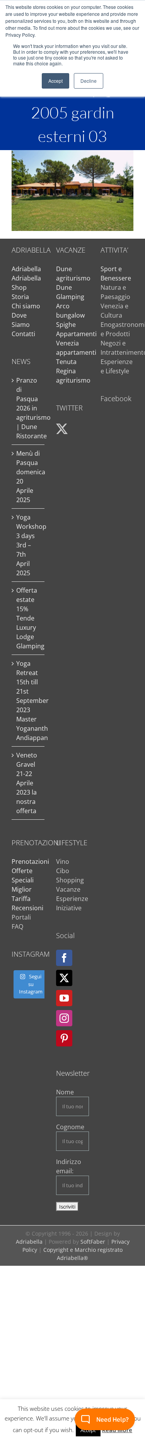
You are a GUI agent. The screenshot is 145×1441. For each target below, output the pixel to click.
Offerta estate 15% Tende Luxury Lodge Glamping (28, 618)
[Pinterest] (64, 1038)
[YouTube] (64, 998)
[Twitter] (64, 978)
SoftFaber (92, 1241)
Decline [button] (88, 80)
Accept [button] (55, 80)
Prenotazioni (30, 861)
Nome (65, 1092)
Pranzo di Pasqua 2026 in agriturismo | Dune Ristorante (28, 408)
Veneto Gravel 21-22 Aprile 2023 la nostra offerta (26, 783)
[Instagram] (64, 1018)
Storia (20, 296)
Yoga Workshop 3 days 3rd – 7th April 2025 (28, 545)
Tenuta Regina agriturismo (73, 371)
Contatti (23, 334)
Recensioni (27, 908)
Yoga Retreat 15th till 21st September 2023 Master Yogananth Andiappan (28, 700)
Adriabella (26, 269)
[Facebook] (64, 958)
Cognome (70, 1127)
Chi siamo (26, 306)
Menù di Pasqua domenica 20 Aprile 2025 (28, 476)
